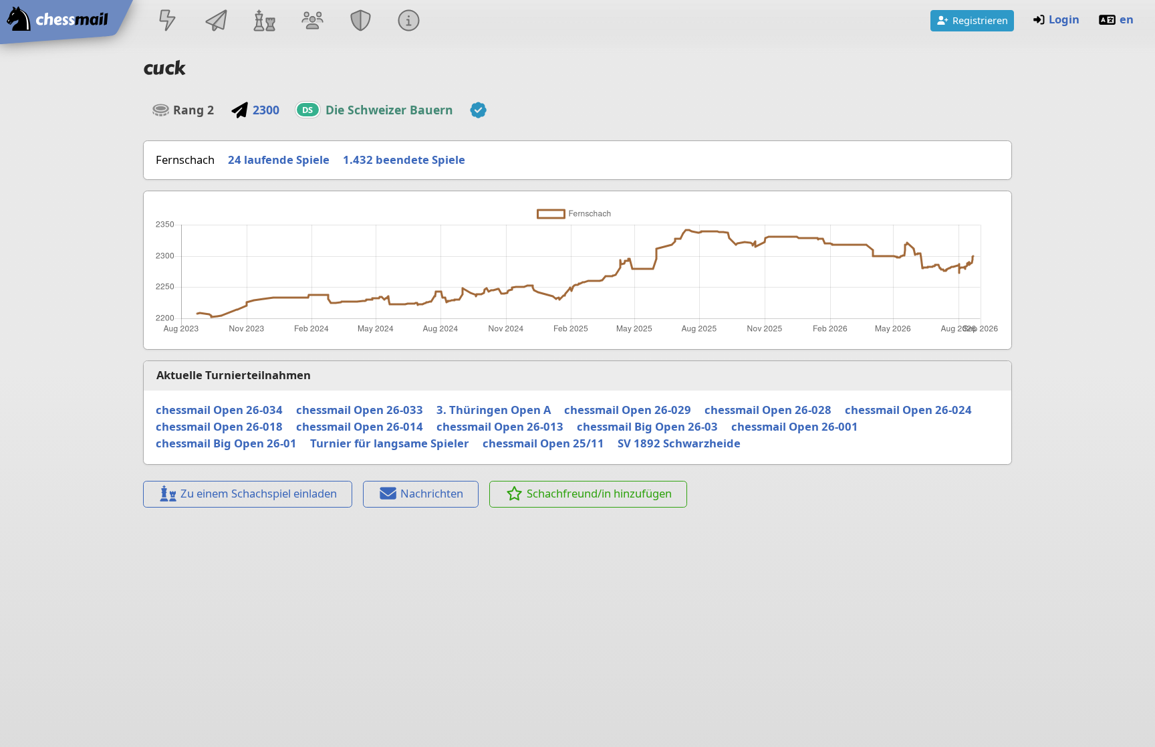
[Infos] (409, 21)
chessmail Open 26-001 (794, 426)
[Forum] (312, 21)
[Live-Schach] (168, 21)
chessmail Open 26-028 (767, 409)
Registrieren (980, 20)
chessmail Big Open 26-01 (226, 443)
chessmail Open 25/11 (543, 443)
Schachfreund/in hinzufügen (599, 493)
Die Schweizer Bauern (389, 110)
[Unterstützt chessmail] (478, 110)
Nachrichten (431, 493)
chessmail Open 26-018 (219, 426)
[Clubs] (361, 21)
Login (1064, 19)
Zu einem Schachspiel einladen (258, 493)
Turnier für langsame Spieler (389, 443)
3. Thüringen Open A (493, 409)
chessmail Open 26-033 (359, 409)
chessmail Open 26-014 (359, 426)
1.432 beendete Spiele (404, 159)
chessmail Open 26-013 (499, 426)
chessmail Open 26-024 (908, 409)
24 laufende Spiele (279, 159)
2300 (266, 110)
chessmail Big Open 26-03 (647, 426)
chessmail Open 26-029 (627, 409)
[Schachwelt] (264, 21)
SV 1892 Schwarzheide (679, 443)
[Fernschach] (216, 21)
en (1127, 19)
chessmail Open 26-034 (219, 409)
